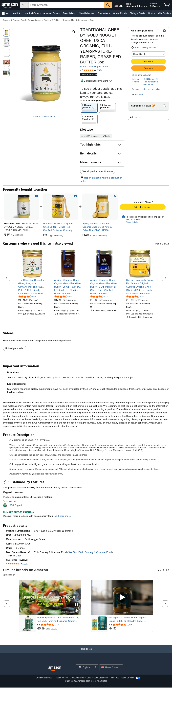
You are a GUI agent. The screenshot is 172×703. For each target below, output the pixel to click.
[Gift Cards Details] (170, 13)
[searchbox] (66, 5)
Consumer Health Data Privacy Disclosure (89, 678)
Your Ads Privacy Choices (122, 678)
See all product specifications (97, 171)
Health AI (16, 13)
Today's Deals (137, 13)
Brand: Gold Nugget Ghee (94, 66)
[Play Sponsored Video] (122, 597)
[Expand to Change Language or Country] (122, 6)
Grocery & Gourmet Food (14, 20)
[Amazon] (9, 5)
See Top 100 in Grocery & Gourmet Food (90, 552)
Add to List (135, 117)
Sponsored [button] (7, 575)
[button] (5, 13)
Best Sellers (69, 13)
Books (151, 13)
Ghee (92, 20)
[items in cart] (166, 5)
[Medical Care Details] (40, 13)
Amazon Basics (51, 13)
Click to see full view (44, 116)
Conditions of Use (44, 678)
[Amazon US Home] (54, 668)
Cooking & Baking (52, 20)
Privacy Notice (61, 678)
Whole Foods (120, 13)
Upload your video (14, 348)
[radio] (6, 32)
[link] (60, 206)
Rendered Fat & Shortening (75, 20)
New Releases (86, 13)
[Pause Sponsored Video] (77, 605)
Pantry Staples (34, 20)
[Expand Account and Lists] (146, 6)
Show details (132, 222)
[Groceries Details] (109, 13)
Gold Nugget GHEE (152, 79)
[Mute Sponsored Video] (77, 611)
